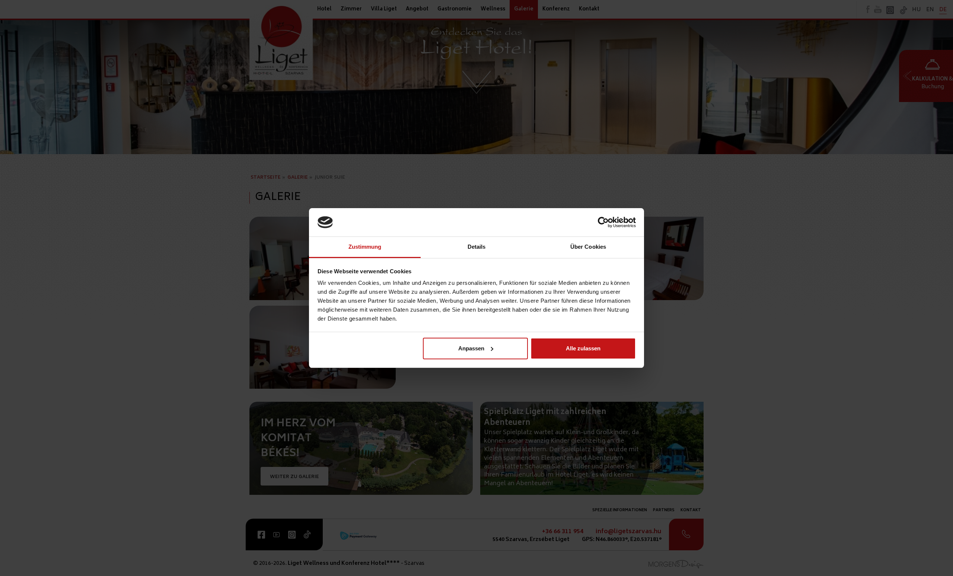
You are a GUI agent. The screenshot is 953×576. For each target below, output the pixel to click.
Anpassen (471, 348)
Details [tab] (477, 247)
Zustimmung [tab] (365, 247)
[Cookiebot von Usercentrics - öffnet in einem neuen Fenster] (603, 222)
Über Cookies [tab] (588, 247)
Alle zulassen (583, 348)
